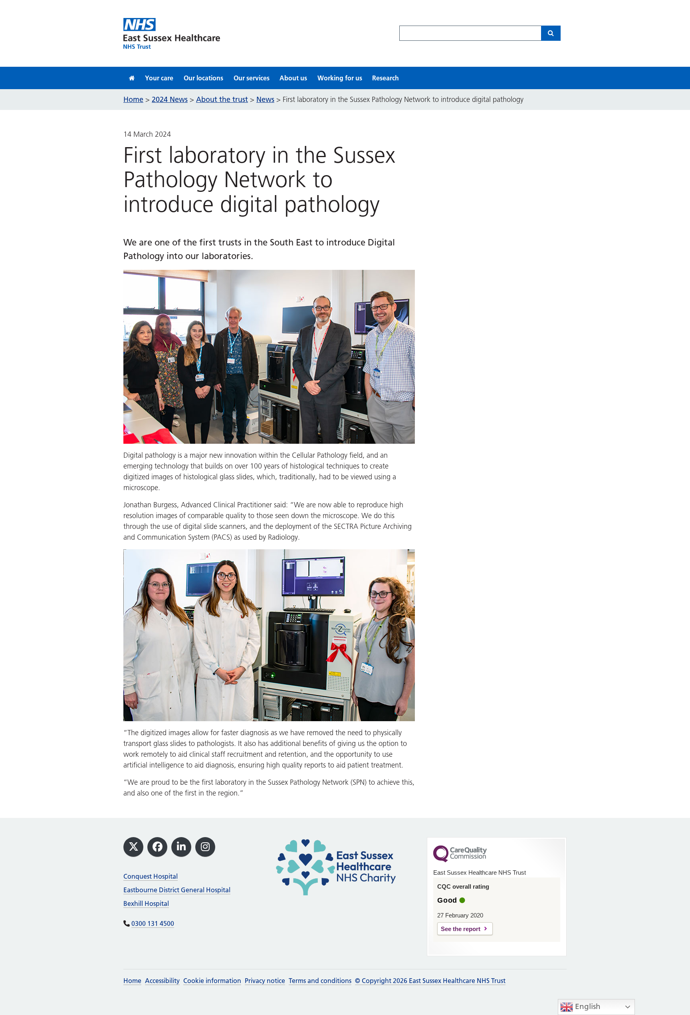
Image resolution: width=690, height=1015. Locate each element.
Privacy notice (265, 981)
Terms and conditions (320, 981)
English (587, 1006)
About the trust (222, 99)
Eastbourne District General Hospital (176, 890)
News (265, 99)
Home (132, 981)
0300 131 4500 (152, 923)
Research (385, 78)
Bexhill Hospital (146, 903)
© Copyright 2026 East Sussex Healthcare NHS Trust (430, 981)
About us (293, 78)
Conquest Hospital (150, 876)
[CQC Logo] (460, 860)
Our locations (203, 78)
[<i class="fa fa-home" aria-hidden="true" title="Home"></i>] (132, 78)
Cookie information (212, 981)
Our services (252, 78)
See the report (460, 928)
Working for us (339, 78)
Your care (159, 78)
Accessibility (162, 981)
